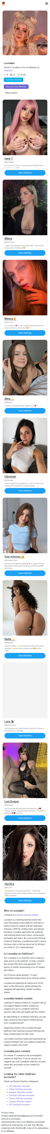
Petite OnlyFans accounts (20, 1089)
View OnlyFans (25, 173)
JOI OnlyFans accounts (19, 1086)
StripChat (8, 70)
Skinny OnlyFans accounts (20, 1098)
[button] (46, 3)
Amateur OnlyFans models (21, 1092)
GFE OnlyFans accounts (19, 1104)
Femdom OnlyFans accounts (21, 1095)
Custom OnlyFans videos (20, 1101)
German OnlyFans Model (27, 915)
